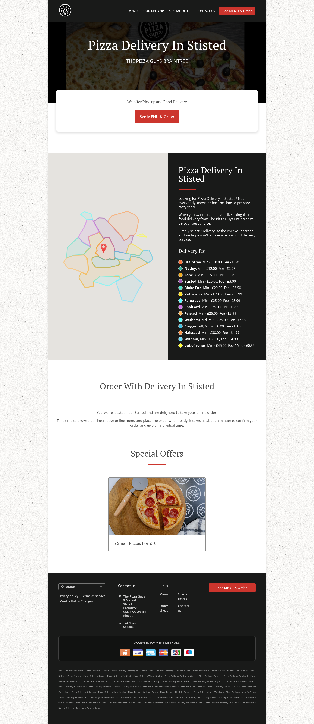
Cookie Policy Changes (76, 601)
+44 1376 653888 (129, 625)
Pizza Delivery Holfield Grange (175, 691)
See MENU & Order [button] (237, 11)
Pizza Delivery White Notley (147, 675)
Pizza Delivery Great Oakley (223, 686)
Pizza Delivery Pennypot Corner (118, 702)
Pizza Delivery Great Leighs (206, 681)
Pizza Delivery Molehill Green (131, 697)
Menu (133, 11)
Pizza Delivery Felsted (71, 697)
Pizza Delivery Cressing (205, 670)
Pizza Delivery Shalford (126, 686)
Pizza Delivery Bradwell (236, 675)
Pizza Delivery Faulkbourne (93, 681)
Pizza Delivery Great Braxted (164, 697)
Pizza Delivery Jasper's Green (241, 691)
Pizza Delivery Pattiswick (71, 686)
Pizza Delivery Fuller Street (176, 681)
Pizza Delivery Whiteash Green (186, 702)
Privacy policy (68, 596)
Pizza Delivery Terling (148, 681)
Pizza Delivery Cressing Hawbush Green (169, 670)
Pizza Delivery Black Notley (234, 670)
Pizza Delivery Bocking (97, 670)
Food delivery (153, 11)
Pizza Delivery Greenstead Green (159, 686)
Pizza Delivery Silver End (122, 681)
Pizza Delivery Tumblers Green (238, 681)
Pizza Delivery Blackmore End (152, 702)
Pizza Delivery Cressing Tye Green (129, 670)
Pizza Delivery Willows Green (143, 691)
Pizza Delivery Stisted (210, 675)
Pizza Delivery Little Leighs (112, 691)
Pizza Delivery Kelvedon (84, 691)
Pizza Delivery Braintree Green (181, 675)
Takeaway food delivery (88, 707)
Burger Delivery (66, 707)
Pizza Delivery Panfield (119, 675)
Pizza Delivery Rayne (94, 675)
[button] (157, 514)
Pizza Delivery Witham (100, 686)
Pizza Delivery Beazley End (219, 702)
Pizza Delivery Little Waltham (209, 691)
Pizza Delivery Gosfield (88, 702)
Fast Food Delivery (245, 702)
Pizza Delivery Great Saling (195, 697)
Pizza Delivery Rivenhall (192, 686)
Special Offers (180, 11)
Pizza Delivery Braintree (70, 670)
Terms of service (93, 596)
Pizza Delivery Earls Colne (225, 697)
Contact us (206, 11)
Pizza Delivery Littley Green (99, 697)
